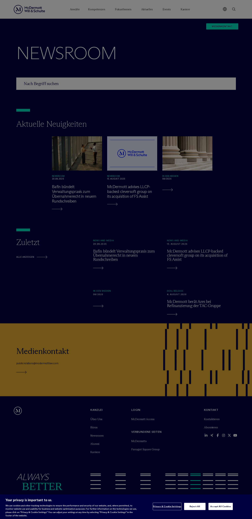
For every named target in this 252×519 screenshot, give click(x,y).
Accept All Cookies (220, 506)
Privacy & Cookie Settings (167, 506)
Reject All (195, 506)
